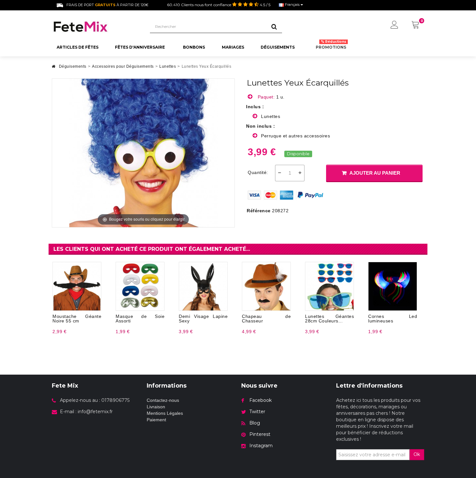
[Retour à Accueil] (54, 68)
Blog (254, 423)
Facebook (260, 400)
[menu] (394, 25)
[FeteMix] (96, 26)
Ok (417, 454)
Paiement (156, 419)
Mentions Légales (165, 413)
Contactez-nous (163, 400)
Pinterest (259, 434)
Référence (259, 210)
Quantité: (258, 172)
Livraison (156, 406)
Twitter (257, 411)
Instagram (261, 446)
